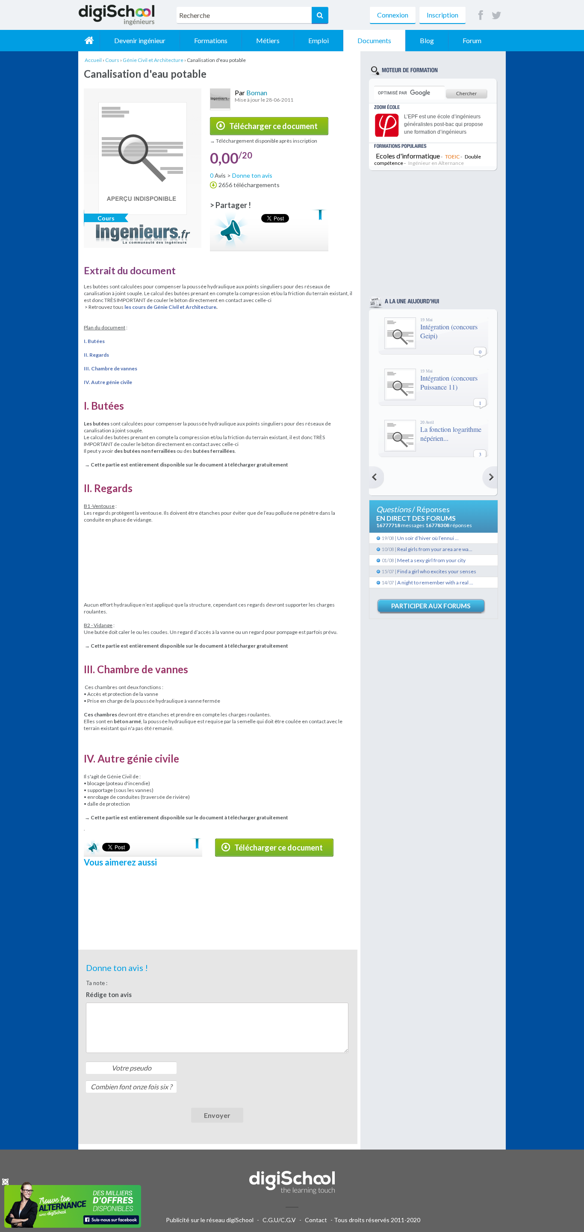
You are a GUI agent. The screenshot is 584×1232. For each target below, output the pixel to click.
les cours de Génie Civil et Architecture (170, 307)
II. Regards (96, 355)
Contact (316, 1219)
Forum (472, 40)
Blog (427, 40)
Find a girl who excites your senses (436, 571)
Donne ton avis (252, 175)
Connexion (392, 15)
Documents (374, 40)
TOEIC (452, 156)
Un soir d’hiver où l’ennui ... (428, 538)
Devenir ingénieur (139, 40)
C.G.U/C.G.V (279, 1219)
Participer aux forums (430, 606)
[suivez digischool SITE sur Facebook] (480, 15)
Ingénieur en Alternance (436, 163)
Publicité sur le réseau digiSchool (210, 1219)
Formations (210, 40)
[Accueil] (89, 40)
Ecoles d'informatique (408, 156)
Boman (256, 92)
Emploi (318, 40)
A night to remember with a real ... (435, 582)
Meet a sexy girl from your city (431, 560)
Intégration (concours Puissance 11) (449, 382)
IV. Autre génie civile (108, 382)
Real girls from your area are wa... (434, 549)
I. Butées (94, 341)
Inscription (442, 15)
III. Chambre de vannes (110, 368)
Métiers (268, 40)
